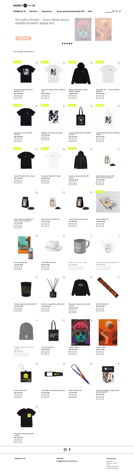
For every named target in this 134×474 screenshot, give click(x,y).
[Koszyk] (120, 12)
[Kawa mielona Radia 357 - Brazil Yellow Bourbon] (108, 161)
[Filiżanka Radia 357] (53, 247)
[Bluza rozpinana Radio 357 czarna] (81, 161)
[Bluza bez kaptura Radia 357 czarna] (81, 289)
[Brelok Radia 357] (26, 375)
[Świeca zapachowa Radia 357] (26, 289)
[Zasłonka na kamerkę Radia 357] (53, 375)
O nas (108, 464)
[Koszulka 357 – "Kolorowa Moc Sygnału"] (108, 75)
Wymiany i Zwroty (111, 463)
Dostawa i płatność (112, 468)
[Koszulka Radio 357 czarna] (26, 161)
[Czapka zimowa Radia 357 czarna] (26, 332)
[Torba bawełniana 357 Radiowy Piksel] (108, 118)
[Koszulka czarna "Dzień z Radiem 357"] (26, 75)
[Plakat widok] (108, 332)
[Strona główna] (24, 5)
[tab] (62, 43)
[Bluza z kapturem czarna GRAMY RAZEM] (81, 75)
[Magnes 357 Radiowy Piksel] (53, 118)
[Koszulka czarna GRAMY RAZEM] (26, 118)
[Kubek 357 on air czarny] (81, 247)
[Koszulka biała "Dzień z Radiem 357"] (53, 75)
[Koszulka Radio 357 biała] (53, 161)
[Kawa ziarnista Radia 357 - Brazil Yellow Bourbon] (26, 204)
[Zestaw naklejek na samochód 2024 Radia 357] (108, 375)
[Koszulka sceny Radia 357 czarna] (26, 419)
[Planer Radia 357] (108, 204)
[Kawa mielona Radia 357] (53, 204)
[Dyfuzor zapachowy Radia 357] (53, 289)
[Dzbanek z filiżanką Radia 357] (108, 247)
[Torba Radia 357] (53, 332)
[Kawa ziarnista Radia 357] (81, 204)
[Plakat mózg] (81, 332)
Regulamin (109, 461)
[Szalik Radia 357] (108, 289)
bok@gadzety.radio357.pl (67, 461)
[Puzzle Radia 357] (26, 247)
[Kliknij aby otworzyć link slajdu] (67, 29)
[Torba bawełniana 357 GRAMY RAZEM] (81, 118)
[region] (67, 29)
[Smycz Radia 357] (81, 375)
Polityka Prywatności (112, 466)
